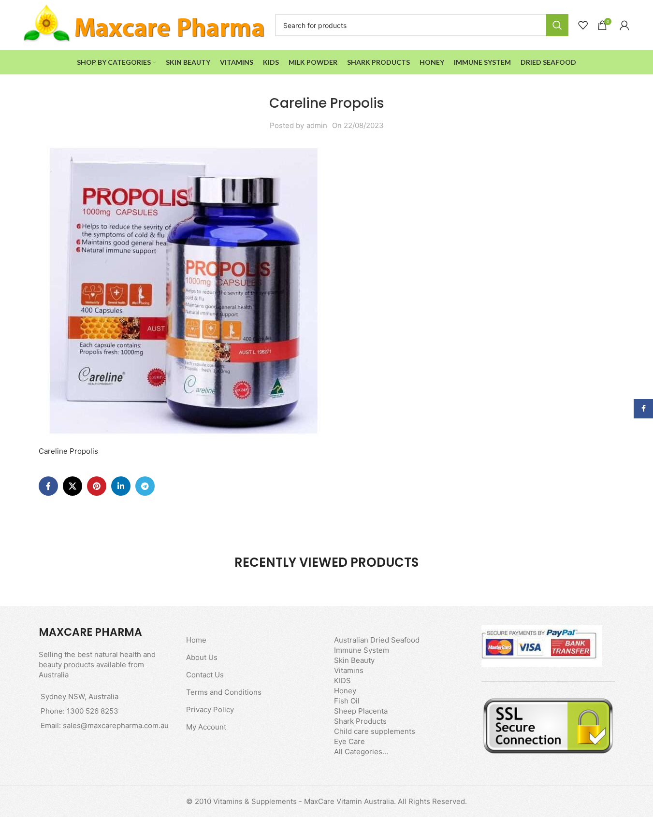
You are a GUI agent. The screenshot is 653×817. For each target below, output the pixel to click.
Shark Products (360, 721)
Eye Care (349, 741)
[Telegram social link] (145, 486)
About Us (202, 657)
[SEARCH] (557, 25)
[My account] (624, 25)
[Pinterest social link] (96, 486)
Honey (345, 690)
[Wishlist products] (583, 25)
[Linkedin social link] (121, 486)
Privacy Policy (210, 709)
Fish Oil (347, 700)
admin (316, 125)
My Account (206, 726)
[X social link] (72, 486)
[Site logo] (144, 24)
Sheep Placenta (361, 711)
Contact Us (205, 674)
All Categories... (361, 751)
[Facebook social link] (48, 486)
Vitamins (348, 670)
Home (196, 640)
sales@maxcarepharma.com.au (116, 725)
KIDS (342, 680)
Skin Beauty (354, 660)
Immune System (361, 650)
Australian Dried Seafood (377, 640)
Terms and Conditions (223, 692)
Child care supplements (374, 731)
